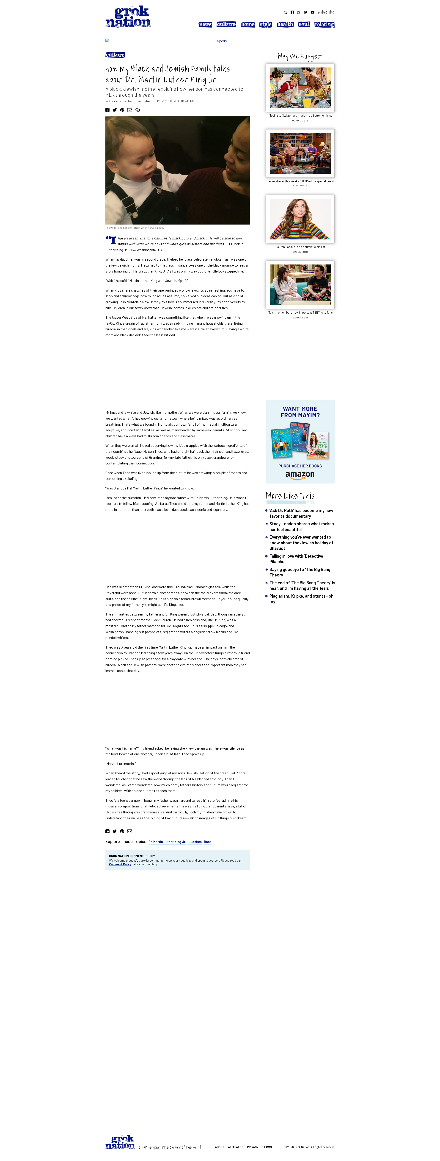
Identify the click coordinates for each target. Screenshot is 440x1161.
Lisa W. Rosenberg (121, 101)
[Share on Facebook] (107, 109)
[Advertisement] (177, 373)
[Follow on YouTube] (312, 12)
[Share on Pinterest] (122, 109)
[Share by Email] (129, 109)
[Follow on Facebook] (292, 12)
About (219, 1147)
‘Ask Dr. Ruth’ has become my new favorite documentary (301, 513)
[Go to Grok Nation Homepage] (128, 17)
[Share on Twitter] (115, 109)
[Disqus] (177, 935)
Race (208, 842)
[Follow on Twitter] (305, 12)
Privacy (252, 1147)
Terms (267, 1147)
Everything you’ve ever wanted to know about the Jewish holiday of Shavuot (301, 542)
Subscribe (326, 12)
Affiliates (235, 1147)
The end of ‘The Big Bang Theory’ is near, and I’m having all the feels (302, 585)
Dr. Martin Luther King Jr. (167, 842)
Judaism (195, 842)
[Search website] (285, 12)
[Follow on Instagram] (298, 12)
